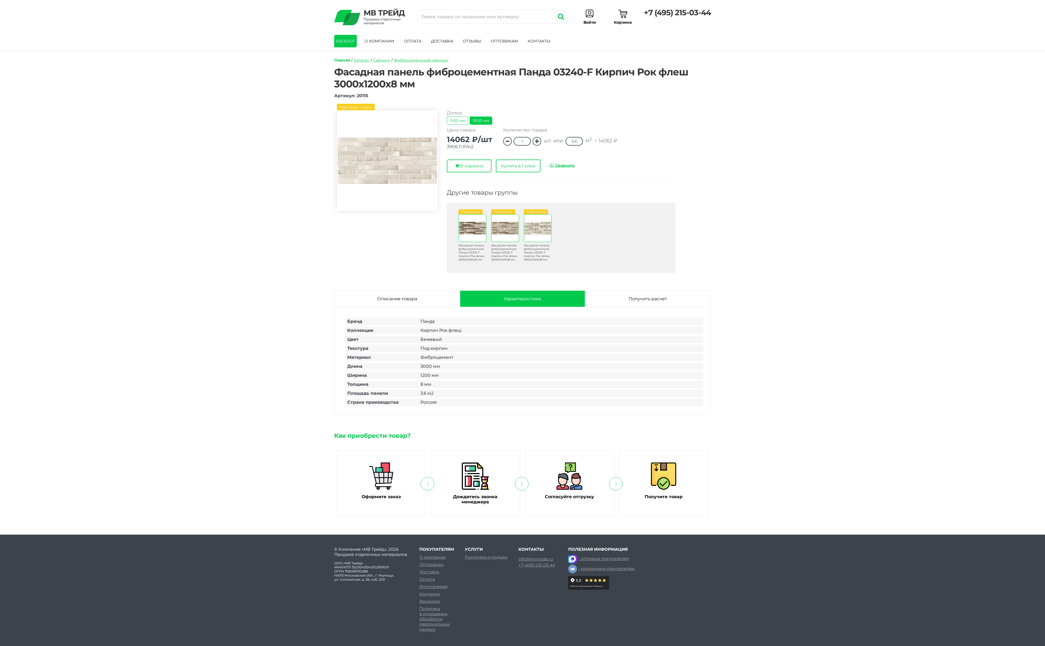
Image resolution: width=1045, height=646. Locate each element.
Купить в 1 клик (518, 166)
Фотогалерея (433, 586)
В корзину (471, 166)
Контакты (539, 41)
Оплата (412, 41)
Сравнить (564, 165)
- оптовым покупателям (603, 558)
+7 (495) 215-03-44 (677, 12)
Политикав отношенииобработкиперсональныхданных (434, 619)
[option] (469, 239)
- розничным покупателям (606, 568)
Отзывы (472, 41)
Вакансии (429, 601)
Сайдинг (381, 60)
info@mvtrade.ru (535, 559)
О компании (379, 41)
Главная (342, 60)
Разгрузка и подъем (486, 557)
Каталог (345, 41)
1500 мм (457, 120)
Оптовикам (504, 41)
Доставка (442, 41)
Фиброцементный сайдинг (421, 60)
